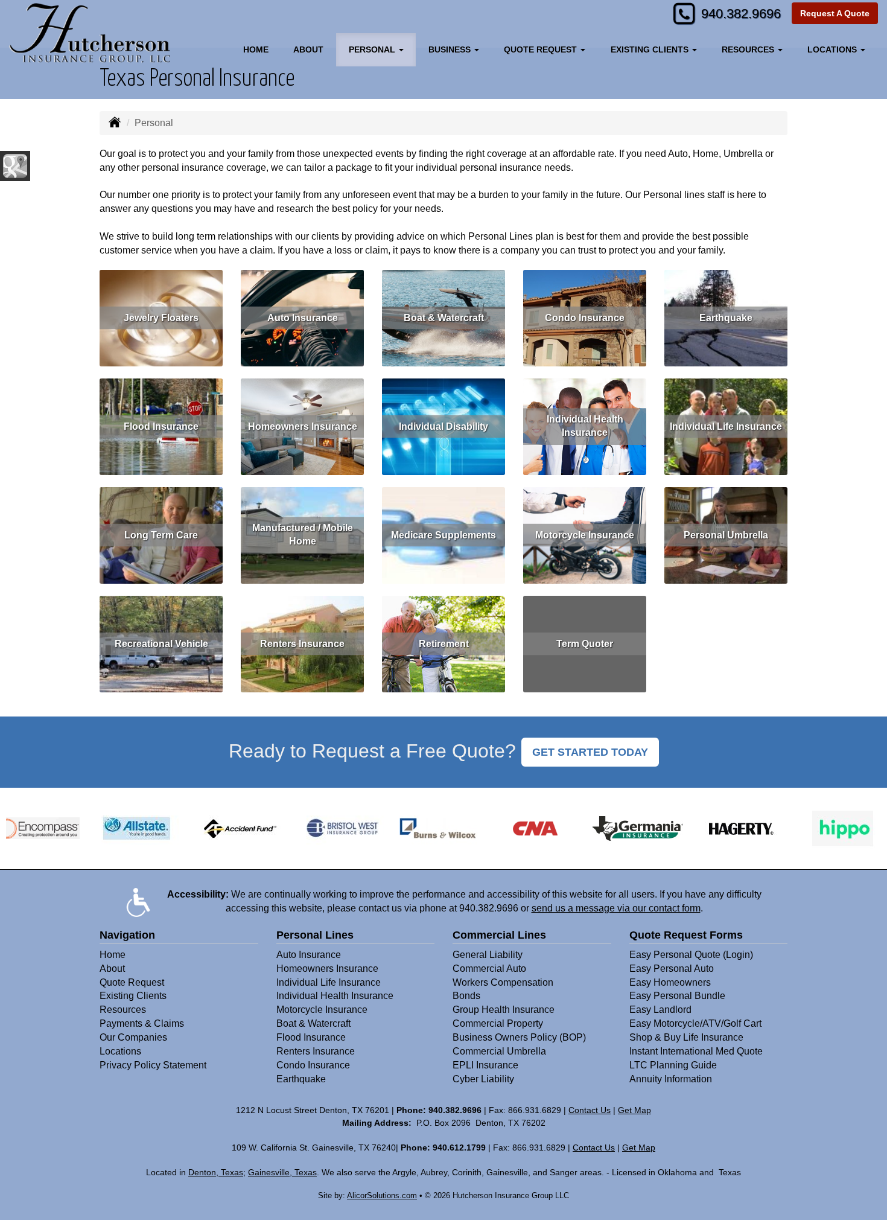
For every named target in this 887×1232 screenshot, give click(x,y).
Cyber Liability (483, 1079)
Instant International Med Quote (696, 1051)
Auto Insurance (302, 317)
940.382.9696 (741, 13)
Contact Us (589, 1110)
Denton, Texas (215, 1172)
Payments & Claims (142, 1023)
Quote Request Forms (686, 935)
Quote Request (132, 982)
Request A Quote (835, 13)
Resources (123, 1009)
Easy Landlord (660, 1009)
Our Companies (133, 1037)
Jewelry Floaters (161, 317)
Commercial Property (498, 1023)
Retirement (444, 643)
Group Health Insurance (504, 1009)
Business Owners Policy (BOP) (519, 1037)
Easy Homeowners (670, 982)
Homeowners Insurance (302, 426)
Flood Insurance (161, 426)
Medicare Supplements (443, 534)
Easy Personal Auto (671, 968)
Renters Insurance (302, 643)
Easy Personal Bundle (677, 996)
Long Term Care (161, 534)
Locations (120, 1051)
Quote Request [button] (541, 49)
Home (256, 49)
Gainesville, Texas (282, 1172)
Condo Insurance (585, 317)
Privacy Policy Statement (153, 1065)
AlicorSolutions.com (382, 1195)
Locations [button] (833, 49)
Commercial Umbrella (499, 1051)
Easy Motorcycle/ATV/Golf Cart (695, 1023)
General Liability (488, 955)
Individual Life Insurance (726, 426)
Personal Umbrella (726, 534)
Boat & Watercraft (444, 317)
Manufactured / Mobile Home (302, 535)
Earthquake (725, 317)
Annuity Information (670, 1079)
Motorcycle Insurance (584, 534)
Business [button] (450, 49)
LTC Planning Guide (673, 1065)
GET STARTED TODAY (590, 752)
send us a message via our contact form (616, 908)
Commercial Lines (499, 935)
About (308, 49)
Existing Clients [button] (651, 49)
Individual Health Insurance (585, 426)
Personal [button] (373, 49)
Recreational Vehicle (161, 643)
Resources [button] (749, 49)
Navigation (127, 935)
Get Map (634, 1110)
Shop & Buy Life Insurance (686, 1037)
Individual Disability (443, 426)
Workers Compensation (503, 982)
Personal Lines (315, 935)
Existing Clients (133, 996)
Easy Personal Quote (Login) (691, 955)
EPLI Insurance (485, 1065)
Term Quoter (584, 643)
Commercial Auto (489, 968)
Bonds (466, 996)
